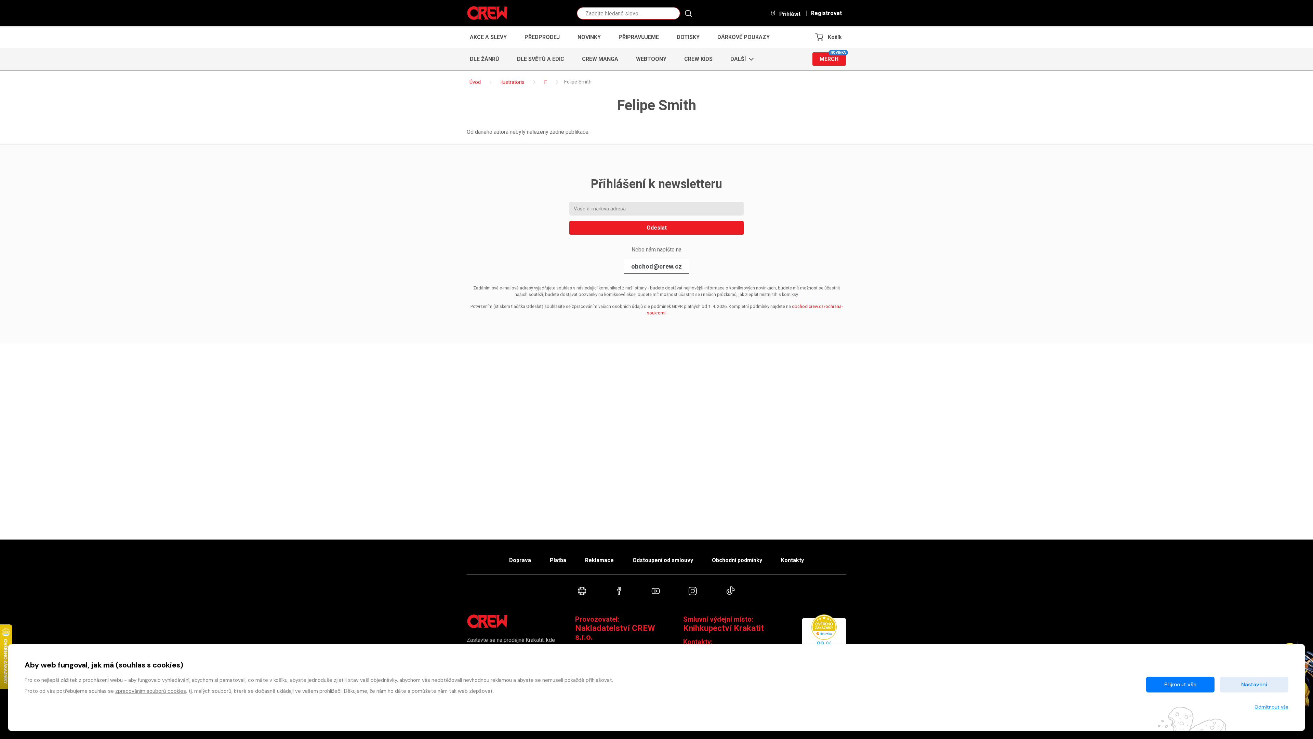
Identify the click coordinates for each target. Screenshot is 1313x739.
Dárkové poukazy (743, 37)
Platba (558, 560)
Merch (833, 57)
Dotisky (688, 37)
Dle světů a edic (540, 59)
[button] (740, 59)
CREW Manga (600, 59)
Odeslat (657, 227)
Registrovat (826, 13)
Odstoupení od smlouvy (663, 560)
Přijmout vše (1180, 684)
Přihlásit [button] (789, 14)
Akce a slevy (488, 37)
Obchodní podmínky (737, 560)
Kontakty (792, 560)
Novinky (589, 37)
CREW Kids (698, 59)
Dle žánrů (484, 59)
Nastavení (1254, 684)
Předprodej (542, 37)
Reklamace (599, 560)
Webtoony (651, 59)
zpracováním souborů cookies (150, 691)
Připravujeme (639, 37)
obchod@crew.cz (656, 266)
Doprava (520, 560)
